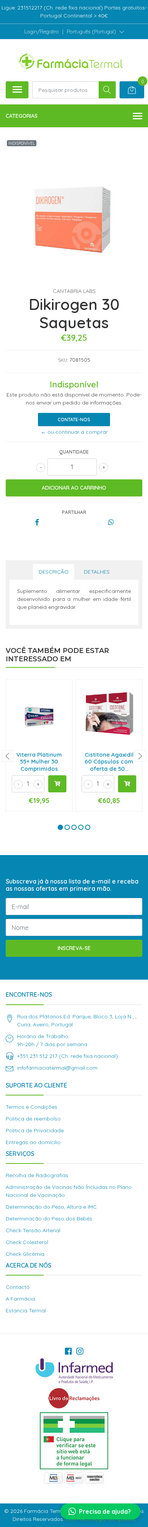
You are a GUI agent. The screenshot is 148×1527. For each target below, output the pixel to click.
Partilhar (74, 512)
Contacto (18, 1287)
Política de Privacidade (35, 1130)
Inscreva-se (74, 948)
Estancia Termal (26, 1310)
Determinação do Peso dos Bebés (49, 1218)
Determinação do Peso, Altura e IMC (51, 1206)
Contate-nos (74, 419)
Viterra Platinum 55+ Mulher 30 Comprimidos (39, 761)
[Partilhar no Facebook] (37, 522)
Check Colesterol (27, 1242)
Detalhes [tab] (97, 571)
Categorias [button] (22, 115)
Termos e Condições (31, 1106)
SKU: (63, 360)
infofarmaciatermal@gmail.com (57, 1067)
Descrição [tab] (54, 571)
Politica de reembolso (33, 1118)
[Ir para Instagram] (79, 1351)
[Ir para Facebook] (68, 1351)
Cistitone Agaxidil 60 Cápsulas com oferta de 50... (109, 761)
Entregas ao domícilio (33, 1142)
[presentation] (7, 756)
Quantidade (74, 452)
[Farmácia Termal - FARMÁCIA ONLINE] (71, 60)
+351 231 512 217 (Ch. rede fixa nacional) (67, 1056)
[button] (95, 31)
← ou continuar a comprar (74, 431)
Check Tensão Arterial (33, 1230)
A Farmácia (20, 1298)
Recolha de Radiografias (37, 1175)
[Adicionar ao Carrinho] (57, 783)
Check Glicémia (25, 1253)
